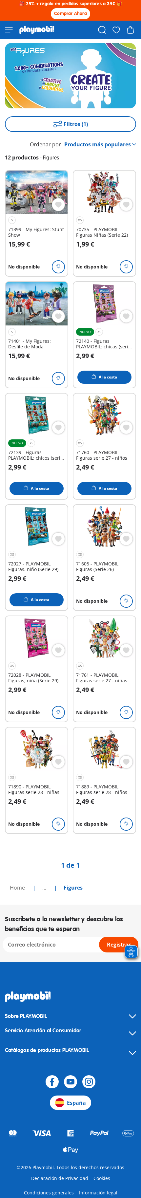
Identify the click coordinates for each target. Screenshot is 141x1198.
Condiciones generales (49, 1192)
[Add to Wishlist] (58, 204)
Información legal (98, 1192)
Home (18, 887)
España (76, 1102)
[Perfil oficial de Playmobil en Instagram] (88, 1081)
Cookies (101, 1178)
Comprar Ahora (70, 13)
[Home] (36, 30)
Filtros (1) (76, 124)
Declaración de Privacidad (59, 1178)
